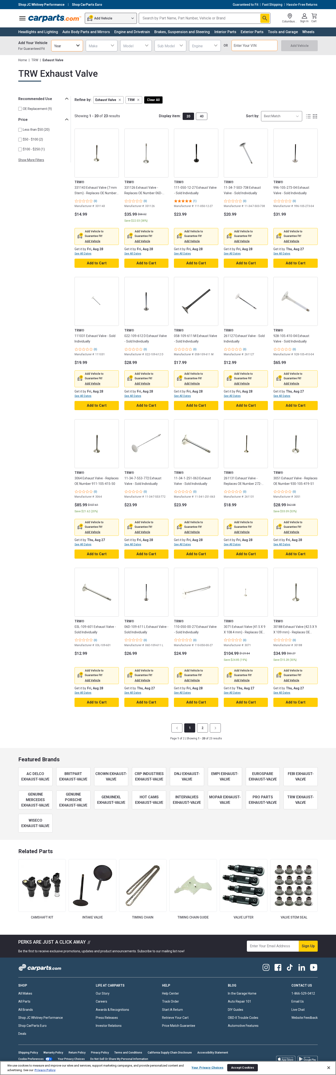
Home (22, 60)
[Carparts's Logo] (55, 18)
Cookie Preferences (31, 1059)
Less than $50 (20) (36, 129)
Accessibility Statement (212, 1052)
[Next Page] (215, 728)
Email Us (297, 1001)
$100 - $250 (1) (34, 149)
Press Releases (107, 1017)
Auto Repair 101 (239, 1001)
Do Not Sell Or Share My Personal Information (119, 1059)
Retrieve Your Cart (175, 1017)
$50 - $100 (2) (33, 139)
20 (188, 116)
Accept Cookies (242, 1067)
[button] (108, 100)
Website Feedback (304, 1017)
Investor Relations (109, 1025)
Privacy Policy (100, 1052)
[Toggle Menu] (22, 18)
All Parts (24, 1001)
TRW (34, 60)
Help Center (170, 993)
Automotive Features (243, 1025)
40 (201, 116)
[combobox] (67, 45)
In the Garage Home (242, 993)
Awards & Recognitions (112, 1009)
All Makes (25, 993)
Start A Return (172, 1009)
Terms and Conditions (128, 1052)
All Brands (25, 1009)
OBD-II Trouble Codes (243, 1017)
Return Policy (77, 1052)
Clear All (153, 100)
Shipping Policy (28, 1052)
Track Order (170, 1001)
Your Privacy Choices (71, 1059)
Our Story (102, 993)
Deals (22, 1033)
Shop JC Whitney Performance (40, 1017)
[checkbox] (20, 109)
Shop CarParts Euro (32, 1025)
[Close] (329, 1068)
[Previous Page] (176, 728)
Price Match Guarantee (178, 1025)
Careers (101, 1001)
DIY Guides (235, 1009)
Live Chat (298, 1009)
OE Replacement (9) (37, 109)
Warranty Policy (53, 1052)
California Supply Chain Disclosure (170, 1052)
